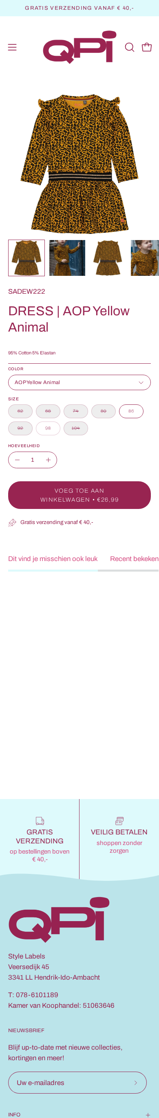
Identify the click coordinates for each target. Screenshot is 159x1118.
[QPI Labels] (79, 47)
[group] (79, 8)
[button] (129, 47)
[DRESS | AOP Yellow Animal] (26, 258)
